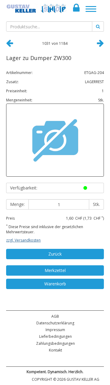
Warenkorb (55, 284)
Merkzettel (55, 270)
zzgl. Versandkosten (23, 240)
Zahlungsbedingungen (55, 343)
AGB (55, 316)
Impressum (55, 329)
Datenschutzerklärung (55, 323)
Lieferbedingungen (55, 336)
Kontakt (55, 350)
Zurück (55, 254)
